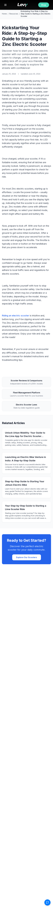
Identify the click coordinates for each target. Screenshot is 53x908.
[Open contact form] (47, 902)
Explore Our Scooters (26, 557)
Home (4, 14)
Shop (43, 5)
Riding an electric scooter (15, 315)
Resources (13, 14)
